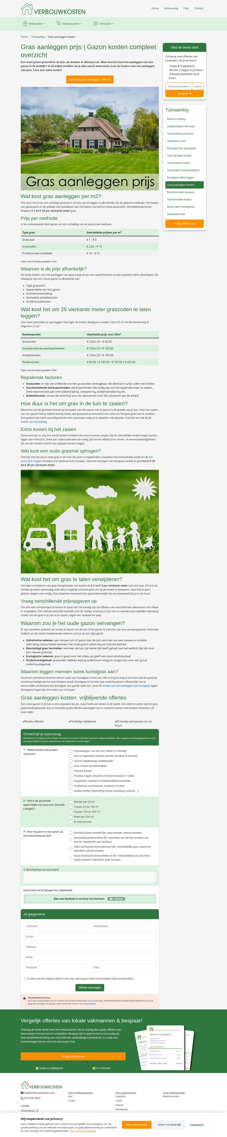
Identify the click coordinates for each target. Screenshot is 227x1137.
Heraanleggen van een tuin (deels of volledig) (100, 751)
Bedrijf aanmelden (171, 1096)
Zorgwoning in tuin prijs (181, 126)
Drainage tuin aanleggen (181, 148)
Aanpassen (197, 1124)
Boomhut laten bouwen (180, 192)
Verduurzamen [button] (70, 23)
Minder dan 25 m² (84, 801)
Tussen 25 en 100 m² (86, 806)
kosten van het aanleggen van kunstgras (126, 685)
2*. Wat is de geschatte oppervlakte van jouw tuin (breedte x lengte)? (44, 804)
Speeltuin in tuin (176, 141)
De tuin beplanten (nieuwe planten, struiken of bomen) (105, 756)
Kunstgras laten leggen (180, 177)
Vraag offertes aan (184, 223)
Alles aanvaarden (137, 1124)
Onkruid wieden (83, 770)
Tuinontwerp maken (178, 162)
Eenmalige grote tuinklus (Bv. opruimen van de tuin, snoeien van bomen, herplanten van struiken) (111, 839)
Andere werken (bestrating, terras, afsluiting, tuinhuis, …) (106, 790)
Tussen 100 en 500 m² (87, 811)
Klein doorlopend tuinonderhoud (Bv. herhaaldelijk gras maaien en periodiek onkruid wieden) (112, 848)
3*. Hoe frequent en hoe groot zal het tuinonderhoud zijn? (43, 833)
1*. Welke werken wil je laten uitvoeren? (40, 752)
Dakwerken (120, 1096)
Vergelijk (182, 93)
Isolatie (118, 1101)
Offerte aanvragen (90, 987)
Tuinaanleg (38, 36)
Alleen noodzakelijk (169, 1124)
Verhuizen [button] (105, 23)
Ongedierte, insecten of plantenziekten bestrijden (102, 780)
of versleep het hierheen (79, 898)
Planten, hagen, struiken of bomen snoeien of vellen (104, 775)
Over (186, 8)
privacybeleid (90, 1004)
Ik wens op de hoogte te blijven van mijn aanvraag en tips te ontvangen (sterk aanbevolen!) (81, 978)
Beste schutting (176, 119)
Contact (199, 8)
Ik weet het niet (82, 821)
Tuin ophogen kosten (179, 155)
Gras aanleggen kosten (61, 36)
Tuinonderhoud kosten (180, 133)
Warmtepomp (121, 1109)
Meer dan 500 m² (84, 816)
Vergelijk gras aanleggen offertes (90, 79)
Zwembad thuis (176, 214)
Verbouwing (171, 8)
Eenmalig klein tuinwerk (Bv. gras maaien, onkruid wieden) (108, 832)
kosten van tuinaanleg (34, 421)
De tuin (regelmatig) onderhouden (93, 760)
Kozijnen (119, 1105)
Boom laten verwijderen (181, 206)
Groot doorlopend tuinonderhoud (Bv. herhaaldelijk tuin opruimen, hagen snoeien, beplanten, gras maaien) (112, 857)
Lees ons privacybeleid (83, 1131)
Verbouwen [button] (35, 23)
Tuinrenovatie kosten (179, 199)
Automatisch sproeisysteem (183, 170)
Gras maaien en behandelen (90, 765)
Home (155, 8)
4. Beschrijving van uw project (41, 869)
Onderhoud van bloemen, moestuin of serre (99, 785)
